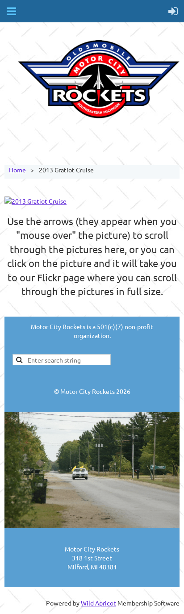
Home (17, 170)
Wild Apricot (98, 603)
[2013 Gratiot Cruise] (35, 201)
